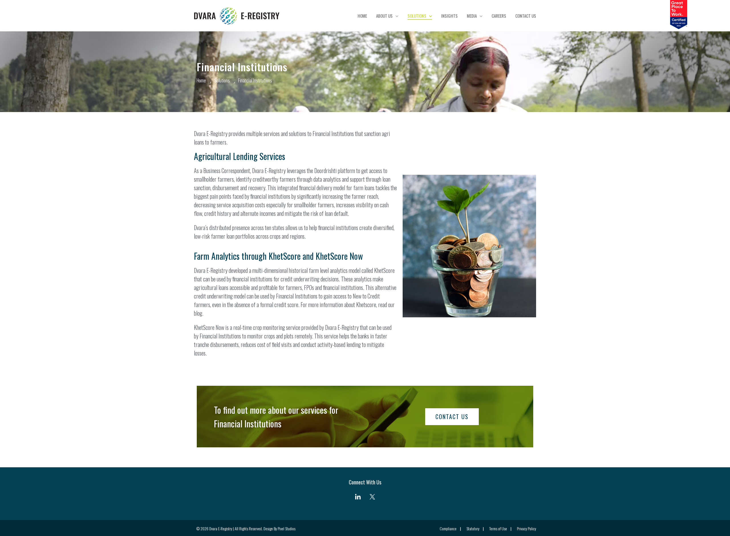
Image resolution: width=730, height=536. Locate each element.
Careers (499, 16)
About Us (384, 16)
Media (472, 16)
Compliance (448, 528)
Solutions (416, 16)
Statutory (473, 528)
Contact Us (525, 16)
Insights (449, 16)
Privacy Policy (526, 528)
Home (362, 16)
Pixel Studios (286, 528)
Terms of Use (498, 528)
